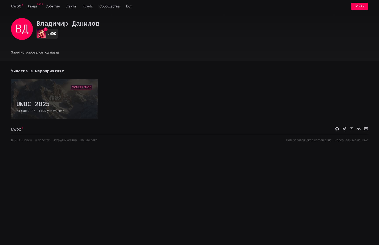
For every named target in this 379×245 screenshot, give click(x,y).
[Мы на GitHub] (337, 129)
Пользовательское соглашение (309, 140)
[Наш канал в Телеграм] (344, 129)
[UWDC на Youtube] (352, 129)
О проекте (42, 140)
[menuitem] (16, 6)
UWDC (16, 6)
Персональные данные (351, 140)
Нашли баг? (88, 140)
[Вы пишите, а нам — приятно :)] (366, 129)
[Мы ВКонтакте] (359, 129)
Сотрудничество (65, 140)
